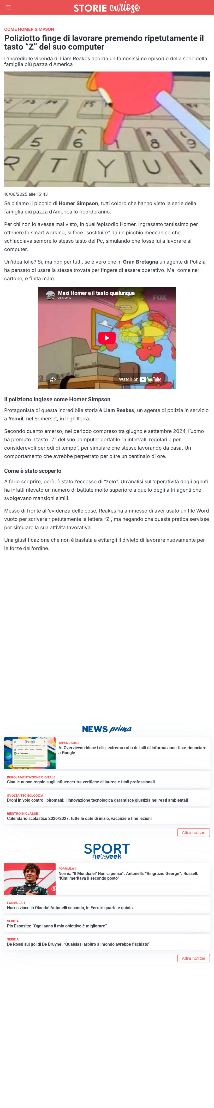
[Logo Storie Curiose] (107, 7)
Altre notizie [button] (193, 832)
